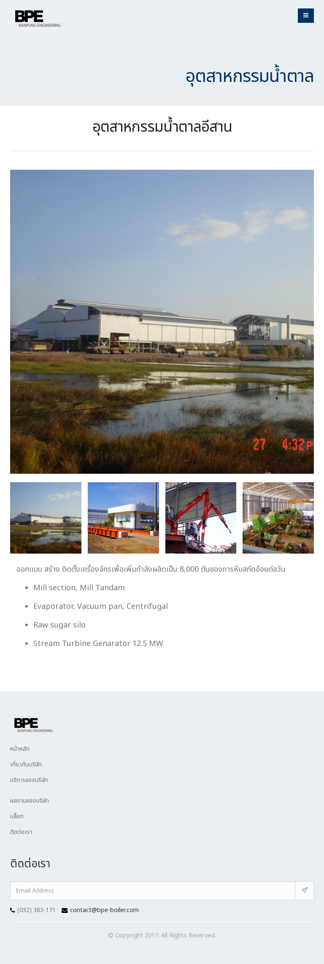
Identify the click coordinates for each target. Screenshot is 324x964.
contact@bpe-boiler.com (104, 910)
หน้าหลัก (20, 748)
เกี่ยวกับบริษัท (26, 764)
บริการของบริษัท (29, 780)
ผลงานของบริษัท (29, 800)
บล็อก (17, 816)
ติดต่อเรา (21, 832)
